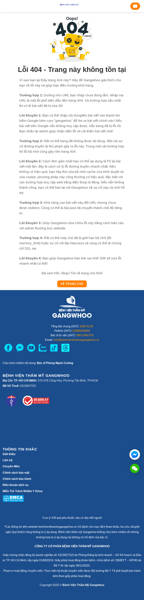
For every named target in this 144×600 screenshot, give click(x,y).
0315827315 (28, 385)
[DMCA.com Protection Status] (13, 498)
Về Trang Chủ (72, 283)
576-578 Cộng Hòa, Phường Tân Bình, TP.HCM (68, 380)
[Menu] (7, 6)
